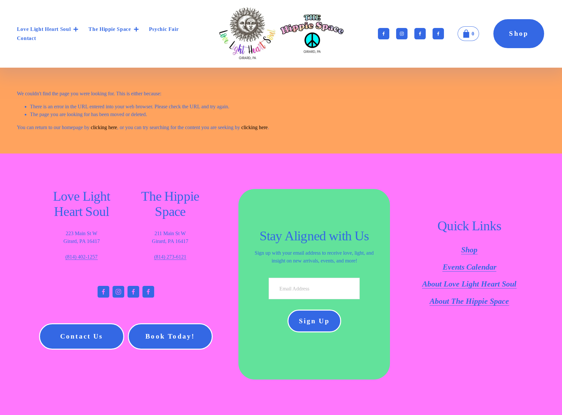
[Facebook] (383, 33)
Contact (26, 38)
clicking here (104, 127)
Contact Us (81, 336)
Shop (519, 33)
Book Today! (170, 336)
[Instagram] (402, 33)
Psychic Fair (164, 29)
